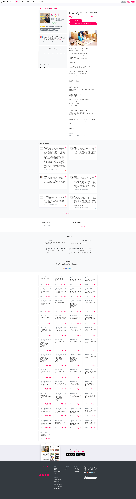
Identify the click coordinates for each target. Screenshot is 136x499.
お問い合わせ (76, 471)
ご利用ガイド (76, 468)
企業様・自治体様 (57, 479)
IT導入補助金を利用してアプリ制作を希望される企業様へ (58, 486)
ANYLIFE (66, 468)
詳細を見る (60, 39)
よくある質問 (76, 469)
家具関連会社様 (57, 481)
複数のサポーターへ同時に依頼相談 (83, 23)
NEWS (65, 469)
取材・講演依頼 (57, 483)
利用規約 (56, 469)
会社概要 (56, 468)
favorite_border (92, 17)
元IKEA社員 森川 (55, 14)
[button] (123, 2)
